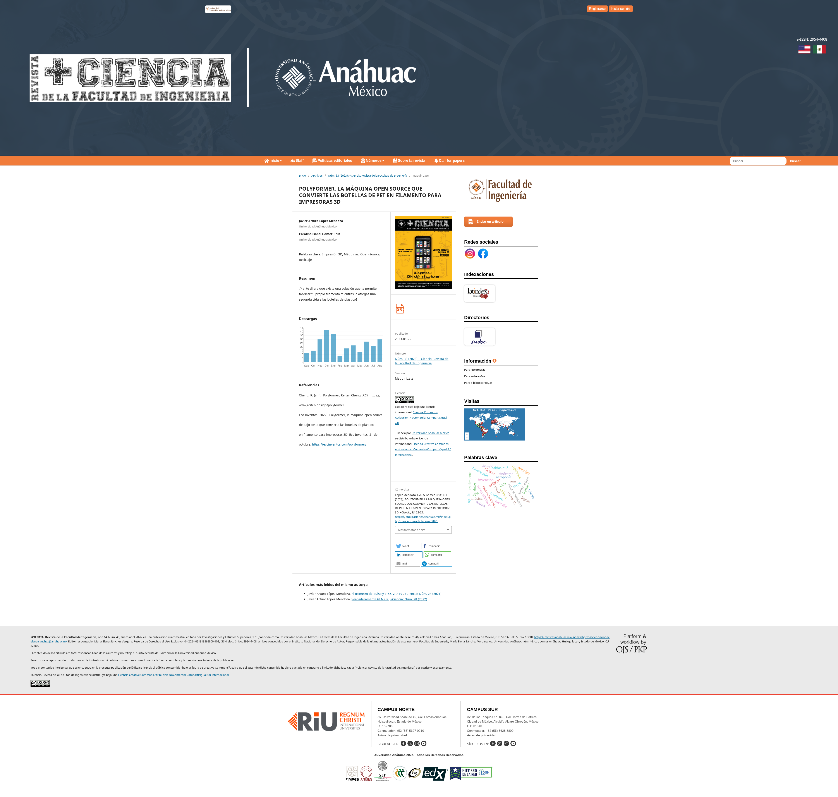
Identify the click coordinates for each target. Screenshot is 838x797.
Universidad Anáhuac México (430, 433)
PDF (400, 308)
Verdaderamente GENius (370, 599)
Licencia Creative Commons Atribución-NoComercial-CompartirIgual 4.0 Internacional (423, 449)
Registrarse (597, 8)
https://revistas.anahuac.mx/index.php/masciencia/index (572, 637)
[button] (407, 546)
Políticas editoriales (335, 160)
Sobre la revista (411, 160)
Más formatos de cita (411, 530)
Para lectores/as (474, 370)
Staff (299, 160)
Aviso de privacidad (392, 735)
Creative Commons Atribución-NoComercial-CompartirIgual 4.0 (421, 417)
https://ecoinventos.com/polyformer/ (339, 444)
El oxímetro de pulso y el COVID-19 (377, 594)
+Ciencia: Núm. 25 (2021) (423, 594)
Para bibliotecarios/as (478, 383)
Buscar (795, 161)
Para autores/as (474, 376)
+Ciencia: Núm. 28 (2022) (408, 599)
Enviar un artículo (489, 221)
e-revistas (218, 9)
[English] (804, 50)
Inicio (274, 160)
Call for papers (452, 160)
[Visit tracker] (494, 439)
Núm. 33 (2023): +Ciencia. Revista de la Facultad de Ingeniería (367, 175)
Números (373, 160)
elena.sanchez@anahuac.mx (49, 641)
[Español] (819, 50)
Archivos (317, 175)
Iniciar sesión (620, 8)
